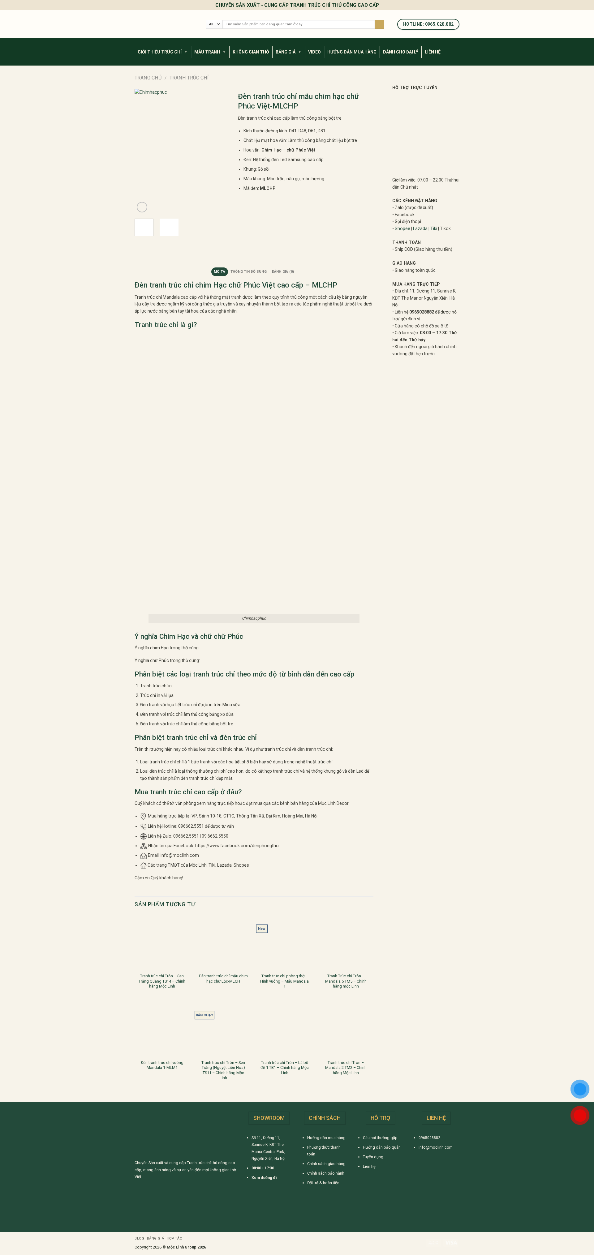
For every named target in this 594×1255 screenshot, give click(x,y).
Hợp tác (174, 1238)
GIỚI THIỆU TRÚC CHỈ (160, 51)
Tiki (433, 228)
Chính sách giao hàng (326, 1163)
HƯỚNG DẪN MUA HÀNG (352, 51)
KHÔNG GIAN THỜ (251, 51)
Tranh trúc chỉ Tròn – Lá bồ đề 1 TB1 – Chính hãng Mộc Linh (284, 1067)
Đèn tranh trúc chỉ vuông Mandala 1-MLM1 (162, 1065)
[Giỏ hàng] (456, 59)
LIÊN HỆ (433, 51)
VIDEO (314, 51)
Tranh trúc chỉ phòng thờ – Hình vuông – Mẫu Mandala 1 (284, 981)
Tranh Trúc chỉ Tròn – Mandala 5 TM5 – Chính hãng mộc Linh (346, 981)
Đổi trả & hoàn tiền (323, 1182)
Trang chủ (148, 78)
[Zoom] (142, 207)
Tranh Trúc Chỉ (189, 78)
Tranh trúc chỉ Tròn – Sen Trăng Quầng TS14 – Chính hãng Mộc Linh (162, 981)
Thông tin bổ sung (248, 272)
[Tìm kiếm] (379, 24)
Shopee (402, 228)
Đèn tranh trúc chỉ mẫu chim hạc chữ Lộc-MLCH (223, 978)
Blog (139, 1238)
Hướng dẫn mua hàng (326, 1137)
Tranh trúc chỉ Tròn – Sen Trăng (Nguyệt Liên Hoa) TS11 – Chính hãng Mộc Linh (223, 1070)
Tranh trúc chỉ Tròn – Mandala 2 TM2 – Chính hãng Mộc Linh (346, 1067)
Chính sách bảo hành (325, 1173)
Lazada (420, 228)
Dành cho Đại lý (400, 51)
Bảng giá (155, 1238)
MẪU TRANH (207, 51)
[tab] (219, 271)
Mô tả (219, 272)
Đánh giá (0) (283, 272)
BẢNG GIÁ (285, 51)
